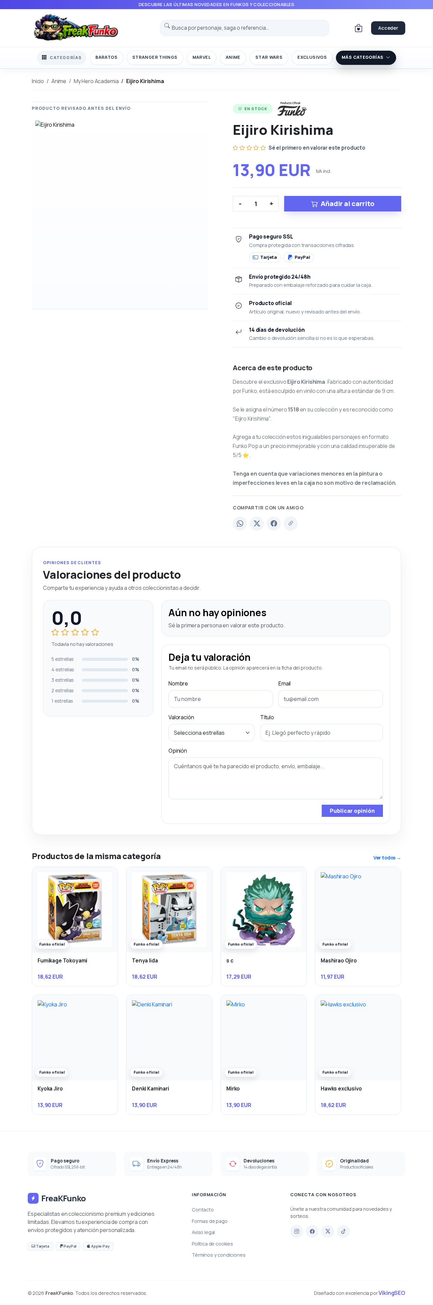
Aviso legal (203, 1232)
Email (284, 683)
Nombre (178, 683)
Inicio (38, 81)
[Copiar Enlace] (290, 524)
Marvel (201, 57)
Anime (233, 57)
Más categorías (362, 57)
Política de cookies (212, 1243)
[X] (327, 1231)
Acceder (388, 28)
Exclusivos (312, 57)
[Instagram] (296, 1231)
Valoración (181, 717)
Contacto (203, 1209)
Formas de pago (210, 1221)
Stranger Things (155, 57)
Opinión (177, 750)
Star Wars (268, 57)
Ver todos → (387, 857)
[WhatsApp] (240, 524)
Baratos (106, 57)
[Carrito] (358, 28)
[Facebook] (274, 524)
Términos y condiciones (218, 1255)
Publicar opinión (352, 810)
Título (267, 717)
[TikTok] (343, 1231)
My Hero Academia (96, 81)
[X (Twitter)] (257, 524)
